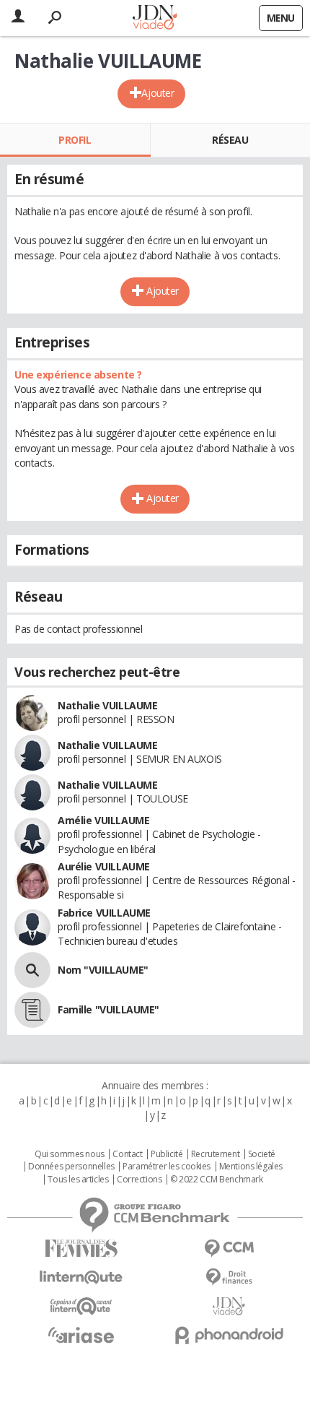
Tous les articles (78, 1179)
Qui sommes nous (70, 1154)
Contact (127, 1154)
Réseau (230, 140)
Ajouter (157, 93)
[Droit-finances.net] (229, 1277)
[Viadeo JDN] (229, 1306)
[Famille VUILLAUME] (32, 1010)
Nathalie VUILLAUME (107, 705)
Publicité (166, 1154)
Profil (74, 140)
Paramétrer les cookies (167, 1166)
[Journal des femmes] (81, 1248)
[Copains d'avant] (81, 1306)
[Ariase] (81, 1335)
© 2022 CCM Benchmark (216, 1179)
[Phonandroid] (229, 1335)
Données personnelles (71, 1166)
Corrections (139, 1179)
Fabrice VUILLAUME (104, 912)
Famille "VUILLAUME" (108, 1009)
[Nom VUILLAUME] (32, 970)
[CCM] (229, 1248)
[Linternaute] (81, 1277)
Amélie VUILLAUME (103, 820)
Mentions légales (251, 1166)
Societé (261, 1154)
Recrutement (215, 1154)
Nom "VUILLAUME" (103, 970)
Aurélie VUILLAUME (104, 866)
